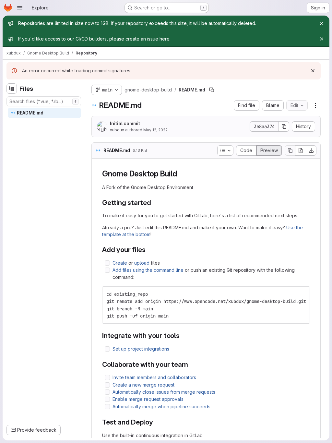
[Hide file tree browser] (11, 88)
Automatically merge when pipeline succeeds (161, 406)
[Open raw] (300, 150)
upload (141, 263)
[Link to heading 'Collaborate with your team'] (192, 364)
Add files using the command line (148, 270)
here (165, 39)
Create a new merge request (143, 385)
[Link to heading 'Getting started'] (155, 202)
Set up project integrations (141, 349)
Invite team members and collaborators (154, 377)
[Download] (311, 150)
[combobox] (43, 101)
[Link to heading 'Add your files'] (149, 249)
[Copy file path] (212, 90)
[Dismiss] (313, 71)
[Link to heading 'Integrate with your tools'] (183, 335)
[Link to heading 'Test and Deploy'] (156, 422)
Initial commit (125, 123)
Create (120, 263)
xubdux (117, 129)
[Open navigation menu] (20, 8)
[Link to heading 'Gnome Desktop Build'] (181, 173)
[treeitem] (44, 113)
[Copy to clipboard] (302, 294)
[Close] (322, 23)
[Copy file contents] (290, 150)
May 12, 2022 (155, 129)
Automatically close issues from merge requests (164, 392)
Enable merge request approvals (148, 399)
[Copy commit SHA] (284, 126)
